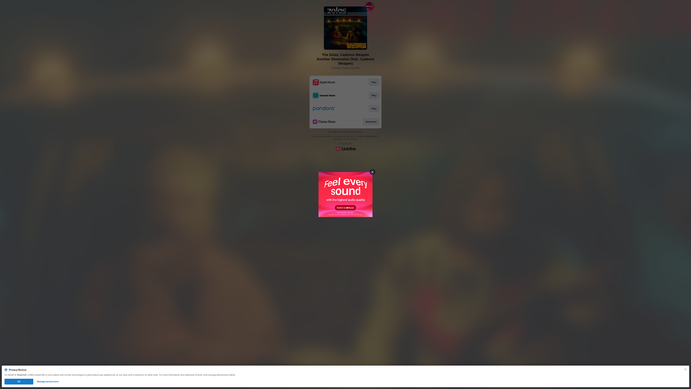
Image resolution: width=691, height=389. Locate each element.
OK (18, 381)
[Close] (685, 369)
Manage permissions (48, 381)
